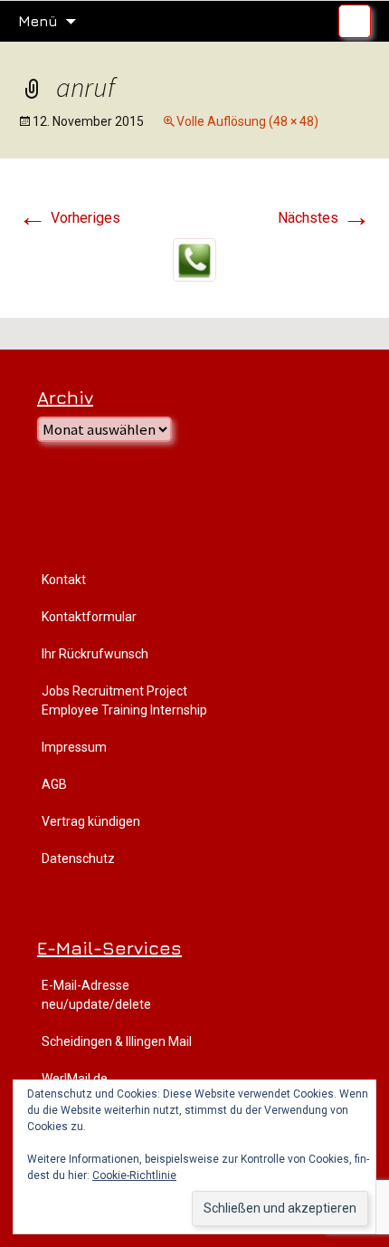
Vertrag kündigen (91, 821)
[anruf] (194, 258)
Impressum (74, 747)
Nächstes (324, 217)
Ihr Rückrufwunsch (95, 654)
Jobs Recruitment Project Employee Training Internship (124, 700)
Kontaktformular (89, 616)
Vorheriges (69, 217)
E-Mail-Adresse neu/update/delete (96, 995)
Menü (38, 21)
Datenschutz (78, 858)
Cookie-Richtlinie (134, 1175)
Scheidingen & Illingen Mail (117, 1041)
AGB (54, 784)
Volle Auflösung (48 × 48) (247, 121)
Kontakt (64, 579)
